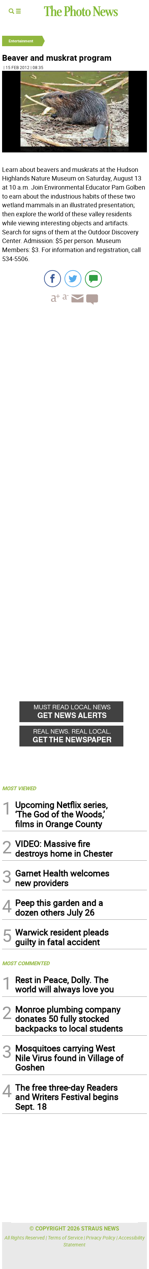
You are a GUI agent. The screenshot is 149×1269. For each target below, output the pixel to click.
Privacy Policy (100, 1237)
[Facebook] (52, 278)
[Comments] (93, 278)
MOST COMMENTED (26, 963)
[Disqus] (74, 405)
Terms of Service (65, 1237)
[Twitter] (72, 278)
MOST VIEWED (19, 788)
